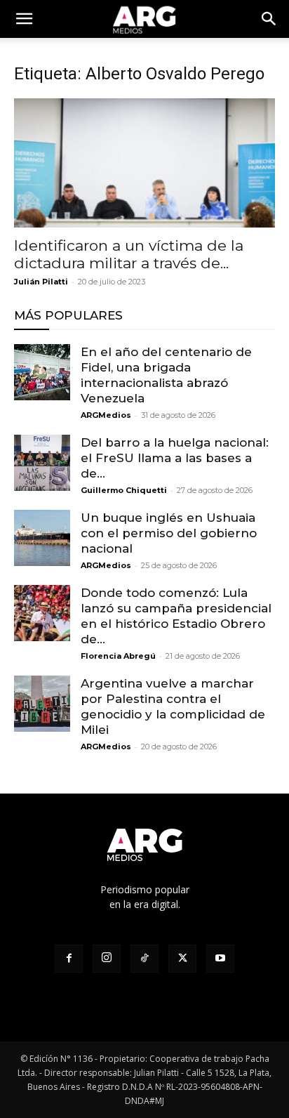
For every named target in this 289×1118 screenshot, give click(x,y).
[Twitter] (182, 959)
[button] (269, 19)
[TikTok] (144, 959)
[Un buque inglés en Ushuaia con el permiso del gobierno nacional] (42, 538)
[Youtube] (220, 959)
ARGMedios (106, 415)
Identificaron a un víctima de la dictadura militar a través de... (128, 254)
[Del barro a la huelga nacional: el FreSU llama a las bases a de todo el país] (42, 463)
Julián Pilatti (41, 282)
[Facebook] (69, 959)
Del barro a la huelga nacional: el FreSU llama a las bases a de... (175, 457)
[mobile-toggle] (23, 19)
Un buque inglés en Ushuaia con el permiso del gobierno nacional (169, 533)
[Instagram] (107, 959)
